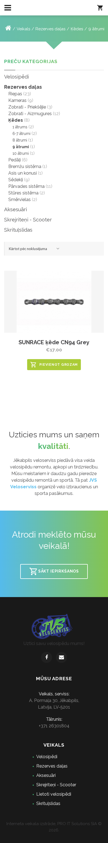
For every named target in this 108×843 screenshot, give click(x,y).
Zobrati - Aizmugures (30, 113)
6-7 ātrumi (21, 133)
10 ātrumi (20, 153)
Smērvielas (19, 199)
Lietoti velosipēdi (53, 794)
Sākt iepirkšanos (58, 571)
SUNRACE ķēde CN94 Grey (54, 342)
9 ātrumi (96, 28)
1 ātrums (19, 127)
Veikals (23, 28)
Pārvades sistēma (26, 186)
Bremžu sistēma (24, 166)
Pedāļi (14, 159)
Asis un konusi (22, 173)
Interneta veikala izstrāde (30, 823)
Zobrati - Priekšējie (27, 107)
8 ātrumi (19, 140)
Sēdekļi (15, 179)
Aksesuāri (15, 209)
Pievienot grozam (58, 365)
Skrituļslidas (18, 230)
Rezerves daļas (50, 28)
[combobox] (34, 249)
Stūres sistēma (23, 193)
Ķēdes (77, 28)
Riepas (15, 93)
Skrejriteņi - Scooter (28, 220)
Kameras (17, 100)
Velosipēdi (16, 77)
